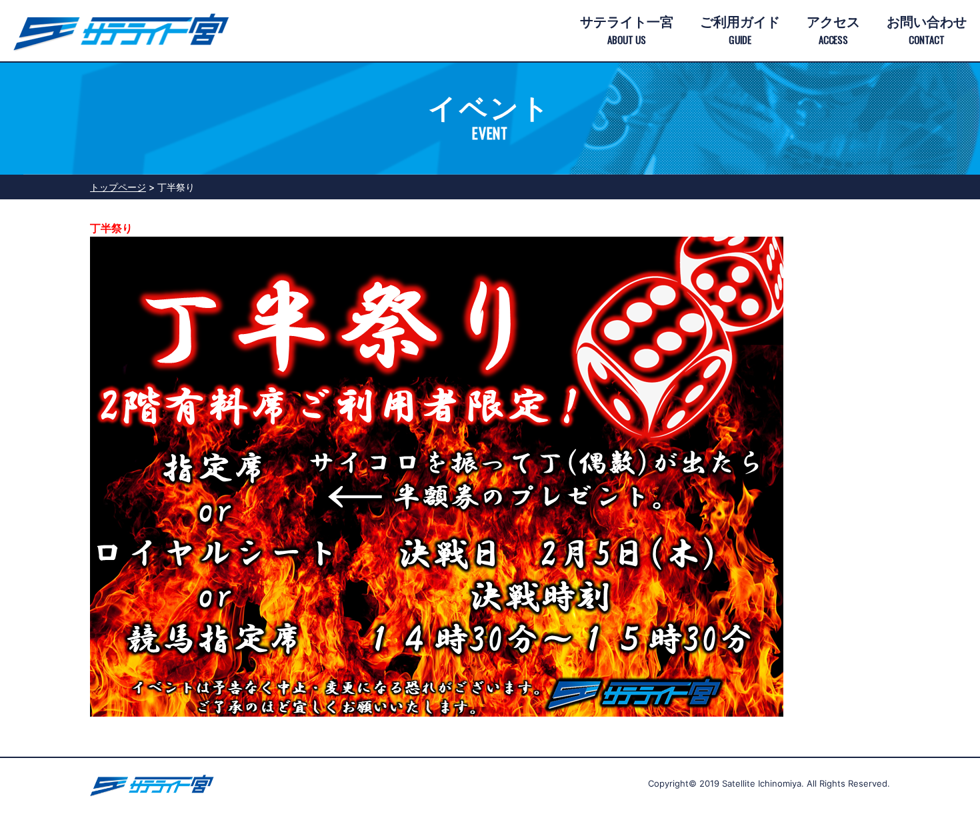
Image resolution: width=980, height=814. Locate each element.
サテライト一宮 (626, 31)
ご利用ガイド (740, 31)
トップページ (118, 187)
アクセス (833, 31)
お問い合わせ (927, 31)
